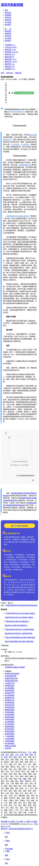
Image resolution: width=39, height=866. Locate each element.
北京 (24, 752)
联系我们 (8, 25)
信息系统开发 (9, 705)
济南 (26, 755)
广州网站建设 (9, 736)
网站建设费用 (28, 493)
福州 (15, 757)
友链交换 (8, 748)
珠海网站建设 (9, 686)
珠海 (5, 757)
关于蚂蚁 (8, 22)
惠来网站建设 (9, 731)
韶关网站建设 (9, 717)
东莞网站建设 (9, 741)
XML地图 (11, 821)
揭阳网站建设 (9, 727)
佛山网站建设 (9, 743)
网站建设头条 (9, 700)
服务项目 (8, 13)
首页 (6, 10)
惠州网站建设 (9, 729)
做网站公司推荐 (10, 746)
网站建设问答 (9, 698)
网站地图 (4, 821)
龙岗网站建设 (9, 707)
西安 (31, 755)
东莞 (21, 755)
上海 (16, 755)
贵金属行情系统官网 (12, 674)
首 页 (8, 29)
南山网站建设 (9, 695)
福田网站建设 (9, 710)
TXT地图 (27, 821)
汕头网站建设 (9, 722)
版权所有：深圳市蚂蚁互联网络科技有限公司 (17, 829)
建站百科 (18, 73)
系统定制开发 (9, 693)
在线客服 (8, 667)
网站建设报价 (12, 500)
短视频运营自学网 (11, 681)
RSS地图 (34, 821)
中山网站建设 (9, 688)
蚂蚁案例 (8, 15)
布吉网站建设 (9, 712)
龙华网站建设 (9, 702)
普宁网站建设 (9, 724)
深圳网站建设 (9, 714)
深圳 (2, 755)
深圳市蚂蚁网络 (12, 5)
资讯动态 (8, 17)
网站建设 (14, 493)
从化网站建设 (9, 739)
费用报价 (20, 493)
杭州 (7, 755)
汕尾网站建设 (9, 719)
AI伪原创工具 (9, 683)
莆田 (24, 779)
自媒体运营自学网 (11, 678)
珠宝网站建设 (9, 734)
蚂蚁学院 (8, 20)
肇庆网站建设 (9, 690)
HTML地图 (19, 821)
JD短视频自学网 (10, 676)
